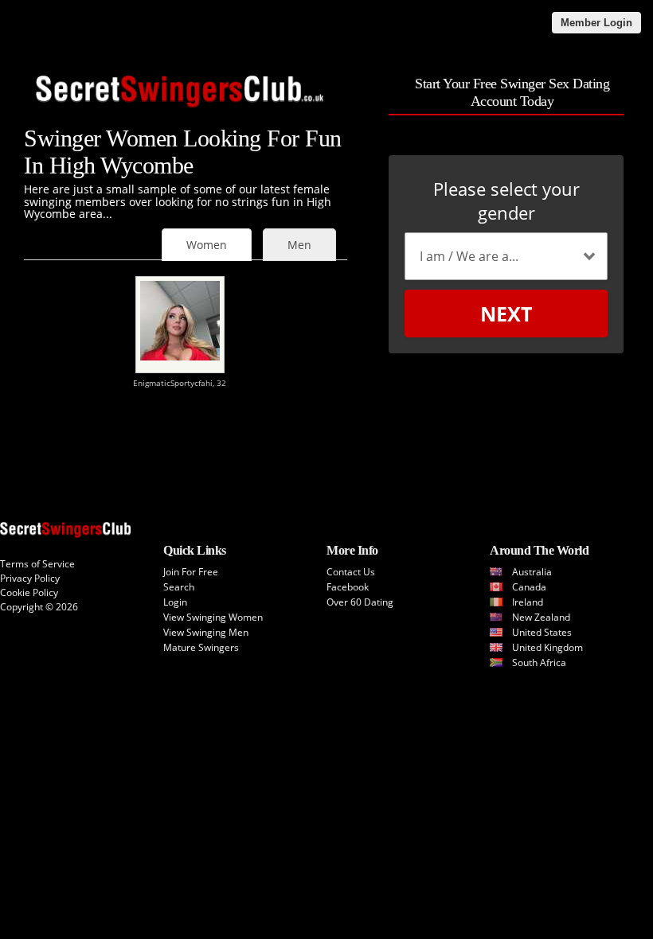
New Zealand (541, 617)
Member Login (596, 23)
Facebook (347, 587)
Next (506, 313)
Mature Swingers (201, 647)
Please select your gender (506, 200)
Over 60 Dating (359, 602)
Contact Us (350, 572)
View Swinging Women (213, 617)
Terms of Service (37, 564)
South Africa (539, 662)
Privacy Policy (30, 578)
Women (206, 244)
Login (175, 602)
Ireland (527, 602)
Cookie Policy (29, 592)
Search (178, 587)
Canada (529, 587)
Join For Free (190, 572)
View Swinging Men (205, 632)
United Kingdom (547, 647)
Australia (532, 572)
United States (542, 632)
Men (299, 244)
